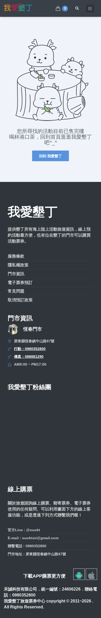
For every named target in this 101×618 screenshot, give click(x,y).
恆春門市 (32, 329)
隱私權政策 (18, 265)
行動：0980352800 (30, 349)
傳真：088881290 (29, 356)
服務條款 (16, 256)
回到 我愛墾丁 (50, 156)
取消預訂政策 (20, 300)
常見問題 (16, 291)
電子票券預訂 (20, 282)
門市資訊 (16, 274)
